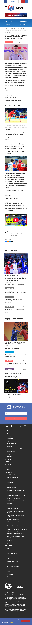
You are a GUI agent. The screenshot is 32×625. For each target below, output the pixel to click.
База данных (23, 24)
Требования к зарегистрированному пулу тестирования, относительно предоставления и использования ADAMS (16, 535)
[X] (12, 241)
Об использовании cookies (13, 566)
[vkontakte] (7, 426)
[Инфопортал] (23, 1)
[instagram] (25, 426)
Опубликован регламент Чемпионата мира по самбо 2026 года (15, 355)
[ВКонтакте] (6, 241)
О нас (8, 433)
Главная (7, 28)
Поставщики (8, 569)
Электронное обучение (12, 480)
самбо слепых (14, 232)
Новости (13, 28)
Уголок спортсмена (12, 443)
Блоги (8, 558)
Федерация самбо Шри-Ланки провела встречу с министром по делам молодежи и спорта (16, 311)
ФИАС (6, 430)
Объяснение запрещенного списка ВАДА (15, 516)
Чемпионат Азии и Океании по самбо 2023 (19, 234)
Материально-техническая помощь (16, 454)
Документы (10, 438)
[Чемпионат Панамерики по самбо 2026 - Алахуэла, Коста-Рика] (16, 331)
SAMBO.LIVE (8, 24)
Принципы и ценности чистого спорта (16, 495)
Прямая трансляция (12, 553)
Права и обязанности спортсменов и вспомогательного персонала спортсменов (16, 502)
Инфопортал (23, 21)
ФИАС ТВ (9, 556)
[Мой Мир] (10, 241)
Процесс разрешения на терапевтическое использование (15, 522)
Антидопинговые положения (14, 498)
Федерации (8, 459)
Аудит (8, 441)
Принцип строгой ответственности (15, 506)
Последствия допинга (12, 508)
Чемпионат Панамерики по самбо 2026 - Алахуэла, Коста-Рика (15, 343)
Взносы (13, 1)
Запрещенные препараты (13, 519)
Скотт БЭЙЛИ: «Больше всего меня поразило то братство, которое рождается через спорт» (15, 301)
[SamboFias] (8, 586)
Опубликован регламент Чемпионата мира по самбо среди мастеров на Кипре (15, 372)
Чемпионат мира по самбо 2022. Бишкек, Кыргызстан (14, 395)
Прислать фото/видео (12, 563)
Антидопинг (8, 493)
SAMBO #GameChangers (13, 474)
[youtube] (20, 426)
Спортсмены (8, 472)
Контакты (9, 456)
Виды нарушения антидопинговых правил (15, 512)
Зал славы (9, 446)
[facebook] (11, 426)
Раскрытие (9, 540)
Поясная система (8, 21)
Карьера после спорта (12, 477)
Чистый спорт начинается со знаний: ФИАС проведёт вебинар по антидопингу (16, 364)
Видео (8, 551)
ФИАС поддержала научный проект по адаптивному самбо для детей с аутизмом (15, 291)
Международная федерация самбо (20, 8)
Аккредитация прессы (12, 561)
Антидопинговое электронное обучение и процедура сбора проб (17, 530)
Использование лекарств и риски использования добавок (15, 526)
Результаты (9, 469)
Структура (9, 436)
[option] (16, 268)
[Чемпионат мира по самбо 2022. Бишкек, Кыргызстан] (16, 386)
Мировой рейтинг (11, 487)
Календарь (8, 464)
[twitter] (16, 426)
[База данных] (27, 1)
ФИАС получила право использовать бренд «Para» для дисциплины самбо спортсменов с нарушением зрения (15, 278)
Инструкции (10, 576)
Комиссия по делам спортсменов (15, 485)
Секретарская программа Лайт (14, 448)
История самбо (11, 451)
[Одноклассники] (8, 241)
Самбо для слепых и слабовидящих (16, 490)
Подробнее (10, 622)
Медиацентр (8, 545)
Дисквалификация (11, 543)
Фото (8, 548)
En (8, 1)
